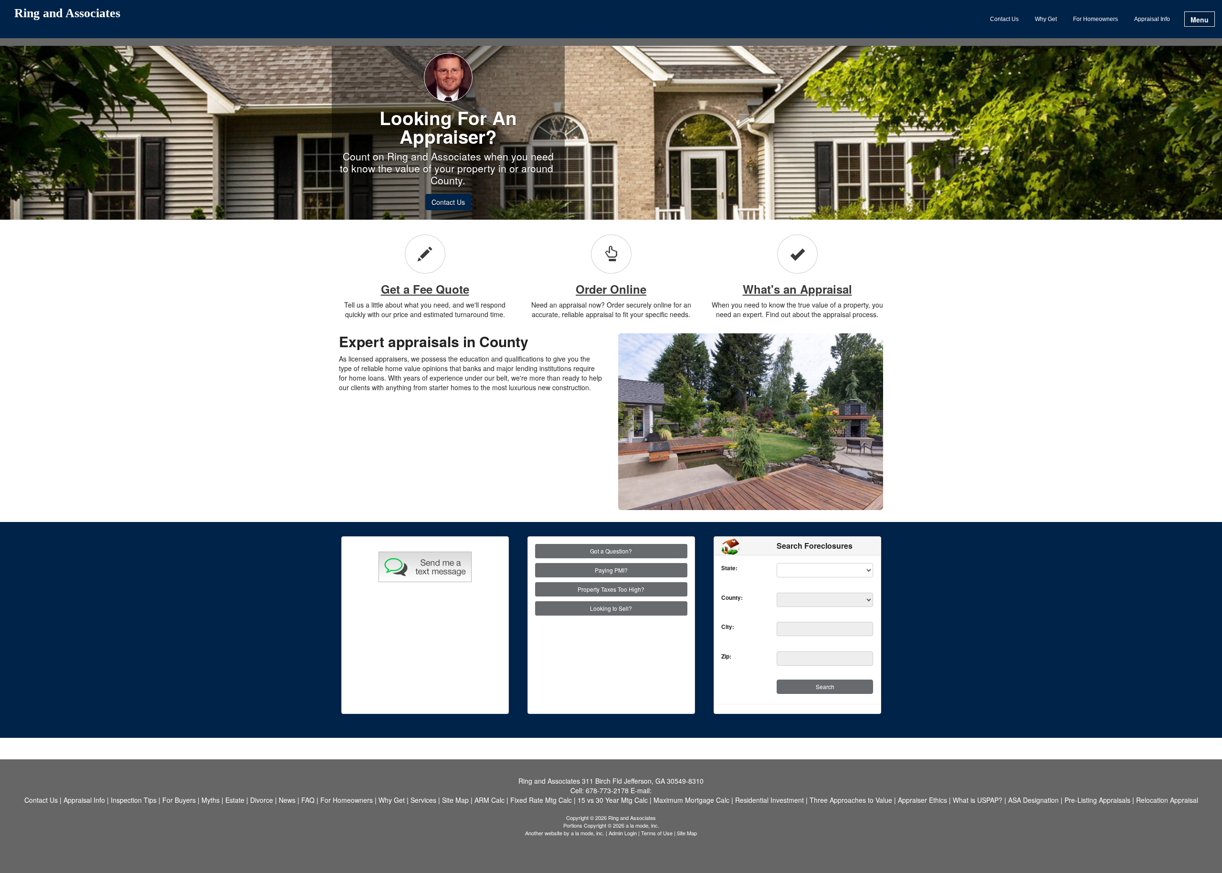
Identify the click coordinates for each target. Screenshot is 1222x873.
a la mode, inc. (587, 833)
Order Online (611, 289)
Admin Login (623, 833)
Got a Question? (611, 551)
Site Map (687, 833)
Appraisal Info (1152, 19)
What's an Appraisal (797, 289)
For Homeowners (1095, 19)
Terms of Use (657, 833)
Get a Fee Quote (425, 289)
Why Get (1046, 19)
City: (723, 627)
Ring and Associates (67, 13)
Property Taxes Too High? (611, 589)
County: (723, 598)
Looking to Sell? (611, 608)
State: (723, 568)
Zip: (723, 656)
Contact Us (1004, 19)
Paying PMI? (611, 570)
